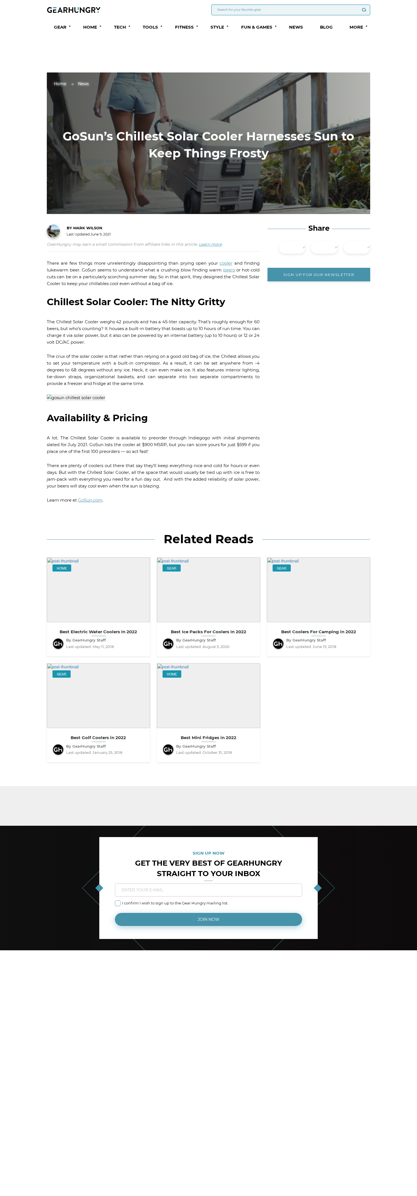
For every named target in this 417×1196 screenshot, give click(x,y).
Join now (209, 919)
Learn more (210, 244)
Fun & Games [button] (256, 27)
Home (60, 83)
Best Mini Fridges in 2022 (208, 737)
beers (229, 270)
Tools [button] (150, 27)
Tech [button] (120, 27)
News (296, 27)
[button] (70, 26)
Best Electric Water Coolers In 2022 (98, 631)
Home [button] (90, 27)
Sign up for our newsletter (318, 274)
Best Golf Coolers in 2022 (98, 737)
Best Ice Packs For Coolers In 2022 (208, 631)
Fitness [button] (184, 27)
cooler (226, 263)
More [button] (356, 27)
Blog (326, 27)
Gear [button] (60, 27)
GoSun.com (90, 500)
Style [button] (217, 27)
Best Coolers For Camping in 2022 (318, 631)
